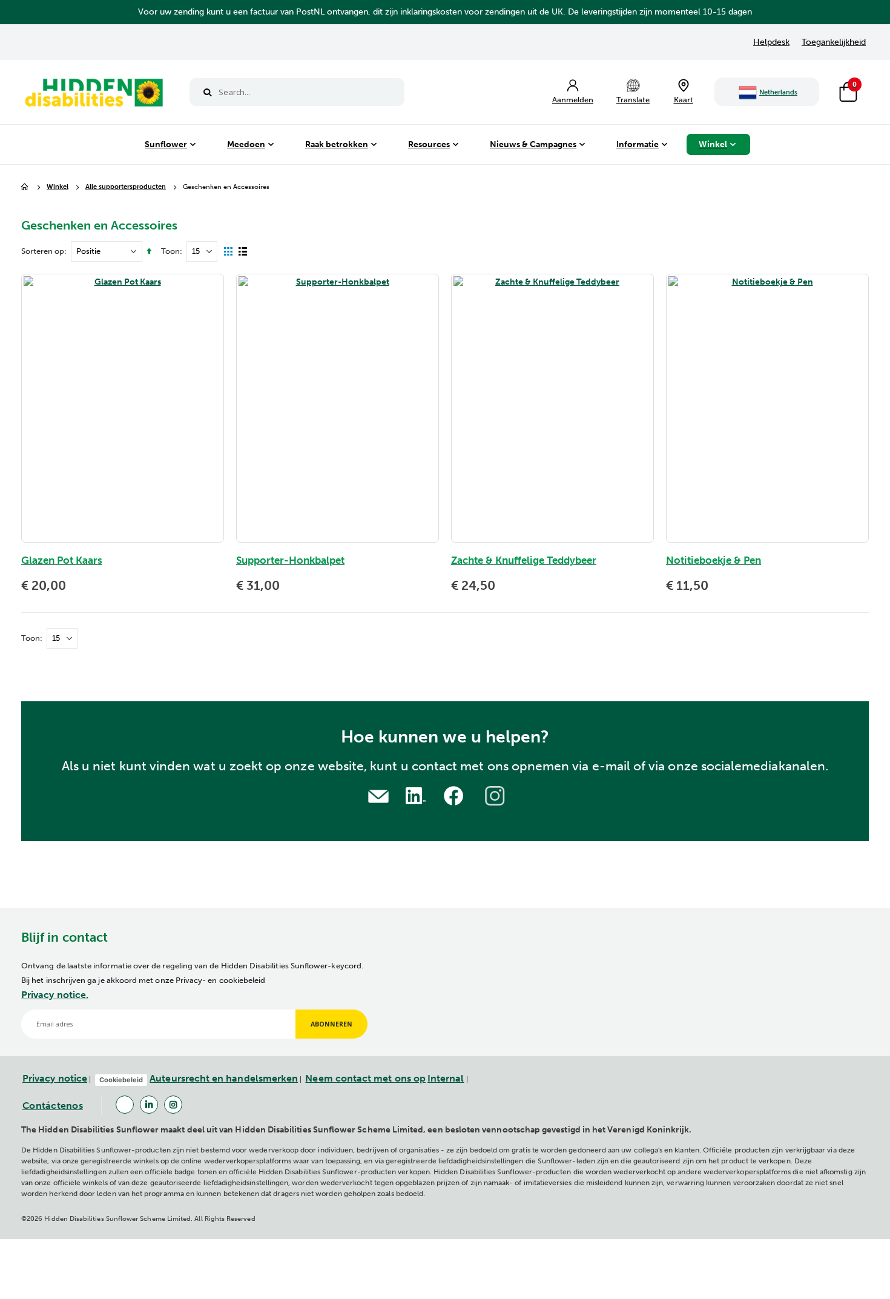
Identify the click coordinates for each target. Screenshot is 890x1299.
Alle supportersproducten (125, 187)
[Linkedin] (149, 1105)
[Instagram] (173, 1105)
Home (25, 187)
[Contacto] (378, 795)
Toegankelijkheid (834, 42)
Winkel (57, 187)
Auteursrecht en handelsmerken (224, 1078)
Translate (633, 99)
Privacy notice (54, 1078)
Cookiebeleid (121, 1080)
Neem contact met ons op (365, 1078)
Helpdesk (771, 42)
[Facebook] (125, 1105)
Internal (445, 1078)
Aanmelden (572, 99)
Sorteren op (42, 251)
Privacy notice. (54, 994)
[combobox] (297, 92)
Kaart (683, 99)
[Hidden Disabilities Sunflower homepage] (93, 95)
